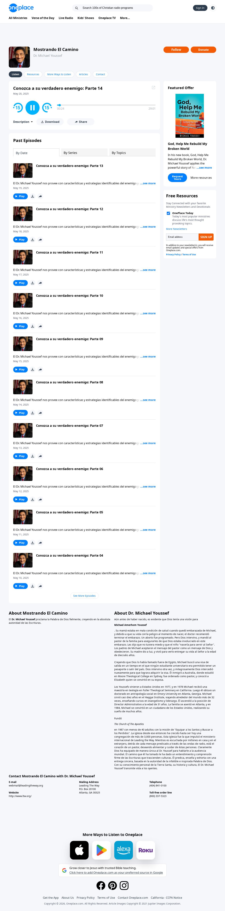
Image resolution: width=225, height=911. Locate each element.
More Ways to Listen (59, 74)
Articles (83, 74)
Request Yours (177, 177)
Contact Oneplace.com (133, 898)
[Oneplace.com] (21, 8)
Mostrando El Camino (55, 49)
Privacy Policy (86, 898)
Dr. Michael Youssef (47, 55)
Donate (203, 50)
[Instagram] (124, 885)
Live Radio (66, 18)
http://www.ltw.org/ (20, 796)
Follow (176, 50)
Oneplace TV (107, 18)
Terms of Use (106, 898)
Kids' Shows (86, 18)
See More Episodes (84, 595)
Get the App (51, 898)
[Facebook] (101, 885)
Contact (100, 74)
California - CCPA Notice (166, 898)
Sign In (200, 7)
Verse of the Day (43, 18)
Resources (33, 74)
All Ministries (18, 18)
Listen (15, 74)
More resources (201, 178)
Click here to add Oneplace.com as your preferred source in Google (116, 872)
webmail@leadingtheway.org (26, 785)
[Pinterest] (112, 885)
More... (125, 18)
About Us (68, 898)
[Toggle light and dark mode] (213, 8)
